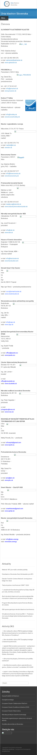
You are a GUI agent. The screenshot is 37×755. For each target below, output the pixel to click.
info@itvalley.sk (11, 114)
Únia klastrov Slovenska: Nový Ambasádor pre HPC (17, 574)
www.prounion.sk (10, 91)
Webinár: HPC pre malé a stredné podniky (15, 569)
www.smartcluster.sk (12, 294)
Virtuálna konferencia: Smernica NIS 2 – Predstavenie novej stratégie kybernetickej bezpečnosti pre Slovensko (18, 616)
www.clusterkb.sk (11, 383)
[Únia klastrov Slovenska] (10, 4)
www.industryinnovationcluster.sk (16, 206)
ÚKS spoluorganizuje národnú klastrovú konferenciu (18, 609)
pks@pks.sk (10, 478)
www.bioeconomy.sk (12, 176)
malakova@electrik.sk (13, 204)
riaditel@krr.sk (11, 145)
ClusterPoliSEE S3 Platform (10, 696)
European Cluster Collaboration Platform (14, 703)
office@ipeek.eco (12, 353)
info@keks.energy (12, 539)
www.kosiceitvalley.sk (12, 117)
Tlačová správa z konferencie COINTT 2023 (15, 585)
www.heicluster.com (11, 261)
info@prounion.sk (12, 88)
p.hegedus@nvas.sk (8, 409)
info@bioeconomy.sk (13, 173)
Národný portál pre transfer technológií (14, 714)
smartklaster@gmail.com (14, 509)
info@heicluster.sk (12, 258)
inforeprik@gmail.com (13, 442)
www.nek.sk (9, 232)
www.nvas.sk (9, 412)
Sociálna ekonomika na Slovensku (12, 724)
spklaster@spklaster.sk (14, 60)
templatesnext (6, 751)
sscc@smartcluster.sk (13, 291)
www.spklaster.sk (11, 63)
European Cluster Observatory (11, 711)
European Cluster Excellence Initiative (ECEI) (15, 707)
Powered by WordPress (8, 749)
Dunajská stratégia (8, 700)
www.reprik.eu (9, 445)
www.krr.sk (8, 147)
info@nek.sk (10, 230)
